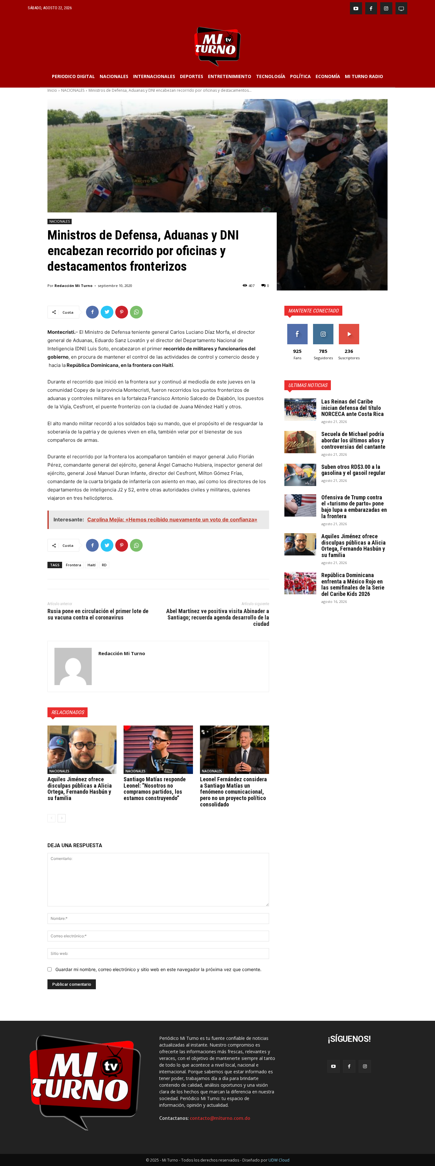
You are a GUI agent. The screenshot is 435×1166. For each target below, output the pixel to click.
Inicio (52, 90)
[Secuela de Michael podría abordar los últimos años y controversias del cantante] (300, 442)
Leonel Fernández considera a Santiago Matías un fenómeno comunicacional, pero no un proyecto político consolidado (233, 792)
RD (104, 564)
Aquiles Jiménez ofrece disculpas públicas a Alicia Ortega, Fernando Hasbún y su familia (79, 788)
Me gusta (297, 326)
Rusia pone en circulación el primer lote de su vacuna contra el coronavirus (97, 614)
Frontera (73, 564)
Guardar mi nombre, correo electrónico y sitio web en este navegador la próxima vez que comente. (158, 969)
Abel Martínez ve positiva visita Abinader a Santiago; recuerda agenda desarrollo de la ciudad (217, 617)
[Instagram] (386, 8)
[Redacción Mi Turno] (73, 666)
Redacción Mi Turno (73, 285)
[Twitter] (107, 312)
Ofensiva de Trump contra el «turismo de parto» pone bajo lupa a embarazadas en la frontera (354, 506)
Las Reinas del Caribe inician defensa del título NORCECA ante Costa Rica (352, 408)
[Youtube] (356, 8)
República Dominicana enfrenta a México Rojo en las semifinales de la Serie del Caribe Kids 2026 (352, 584)
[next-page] (62, 818)
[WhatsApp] (136, 312)
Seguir (323, 326)
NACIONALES (72, 90)
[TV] (402, 8)
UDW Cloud (278, 1160)
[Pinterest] (121, 312)
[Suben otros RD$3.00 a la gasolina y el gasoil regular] (300, 475)
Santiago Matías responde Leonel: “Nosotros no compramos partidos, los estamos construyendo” (155, 788)
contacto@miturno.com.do (220, 1118)
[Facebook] (371, 8)
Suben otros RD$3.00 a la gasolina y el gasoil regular (353, 469)
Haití (92, 564)
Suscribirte (349, 326)
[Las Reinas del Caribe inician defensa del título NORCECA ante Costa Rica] (300, 409)
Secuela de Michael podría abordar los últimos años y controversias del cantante (353, 440)
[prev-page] (51, 818)
